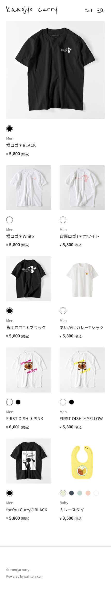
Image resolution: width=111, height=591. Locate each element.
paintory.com (33, 576)
